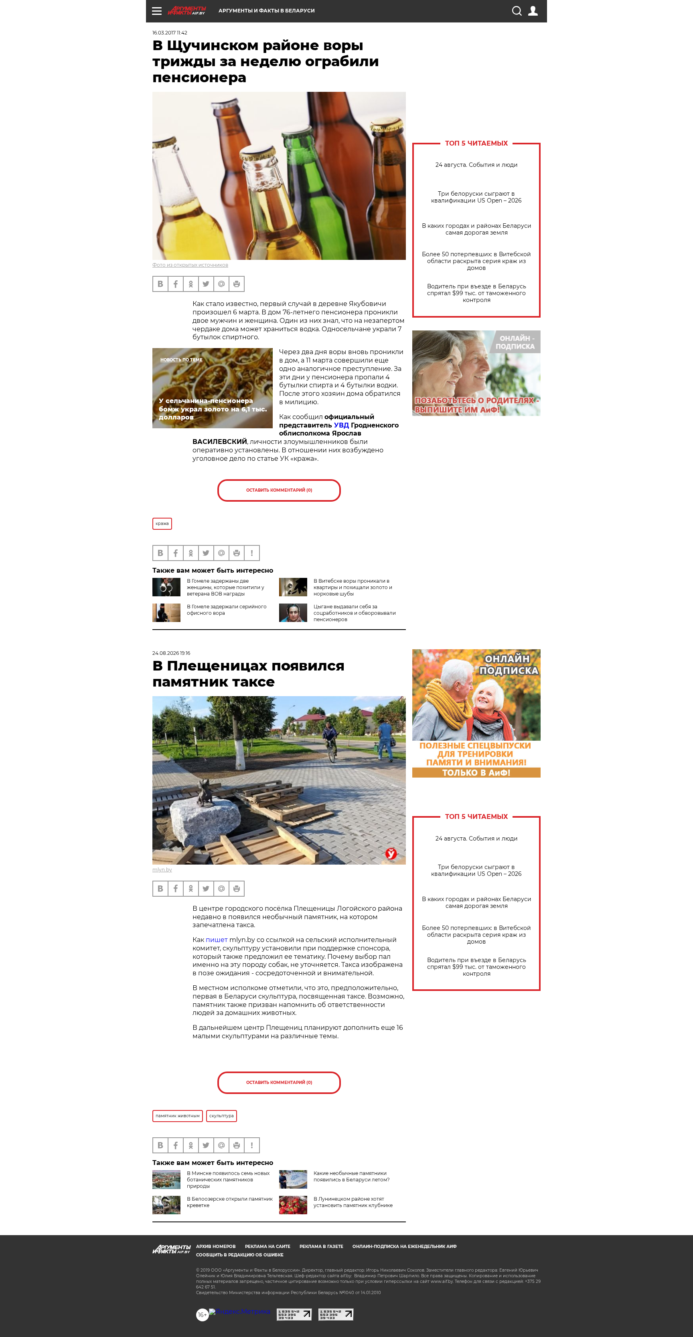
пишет (217, 940)
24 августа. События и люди (477, 165)
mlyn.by (162, 870)
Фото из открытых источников (190, 265)
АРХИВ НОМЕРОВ (216, 1246)
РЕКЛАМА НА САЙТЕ (267, 1246)
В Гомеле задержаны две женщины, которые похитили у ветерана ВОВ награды (225, 587)
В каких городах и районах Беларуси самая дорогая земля (476, 229)
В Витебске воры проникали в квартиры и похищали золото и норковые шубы (353, 587)
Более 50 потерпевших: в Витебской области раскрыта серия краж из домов (476, 261)
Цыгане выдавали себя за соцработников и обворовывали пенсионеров (355, 613)
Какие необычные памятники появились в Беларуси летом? (352, 1176)
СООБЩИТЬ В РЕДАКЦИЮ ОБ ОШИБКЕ (240, 1255)
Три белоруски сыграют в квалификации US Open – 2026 (476, 197)
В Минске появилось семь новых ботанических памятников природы (228, 1179)
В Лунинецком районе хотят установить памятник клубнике (353, 1202)
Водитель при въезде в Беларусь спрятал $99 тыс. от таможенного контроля (476, 293)
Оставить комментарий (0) (279, 490)
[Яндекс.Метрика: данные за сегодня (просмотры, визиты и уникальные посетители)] (239, 1312)
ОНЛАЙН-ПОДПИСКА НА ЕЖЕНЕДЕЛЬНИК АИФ (405, 1246)
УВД (341, 425)
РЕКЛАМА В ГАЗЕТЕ (321, 1246)
